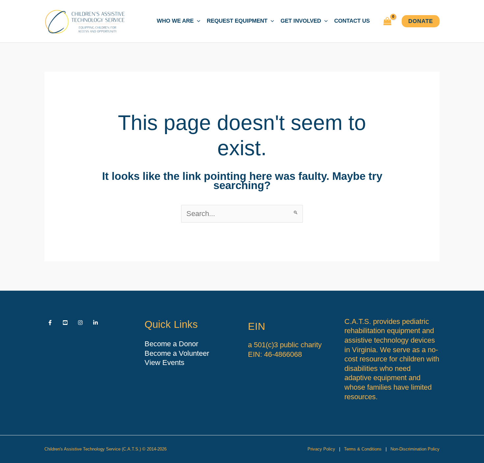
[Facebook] (50, 322)
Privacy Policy (321, 449)
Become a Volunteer (177, 353)
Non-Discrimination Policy (415, 449)
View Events (164, 362)
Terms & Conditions (363, 449)
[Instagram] (80, 322)
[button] (197, 21)
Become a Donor (171, 344)
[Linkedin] (95, 322)
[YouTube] (65, 322)
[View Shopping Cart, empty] (387, 21)
